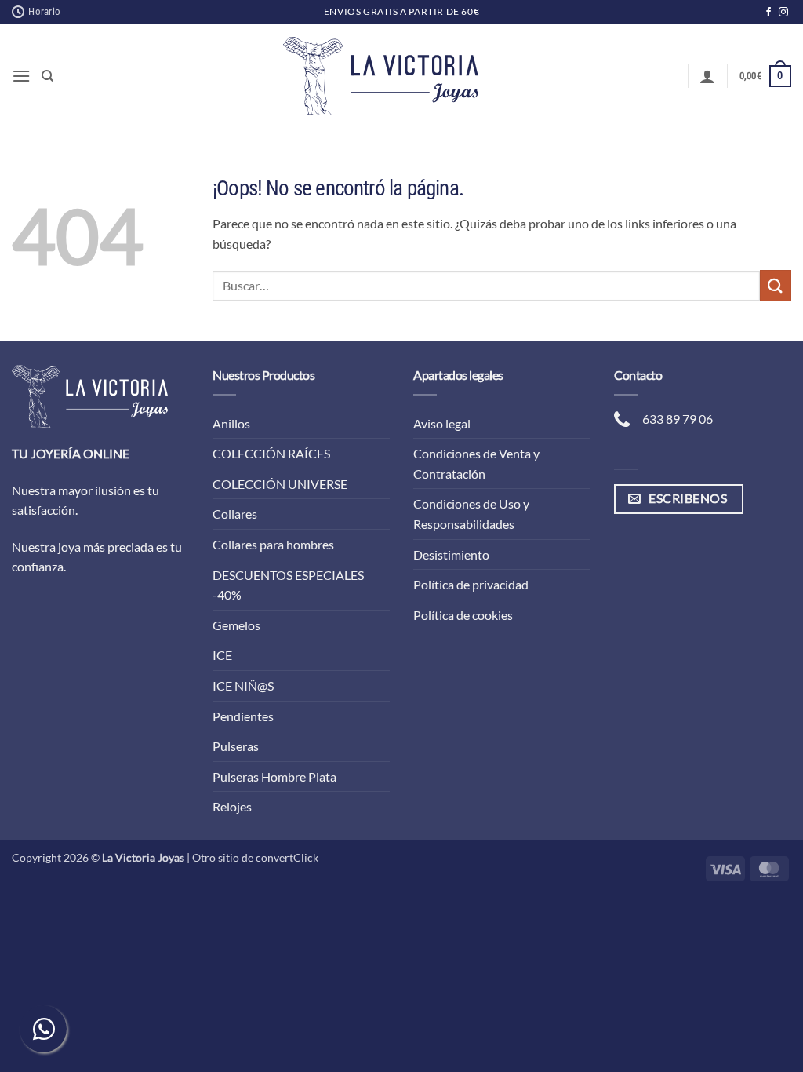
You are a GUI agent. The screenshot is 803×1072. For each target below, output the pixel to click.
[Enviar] (775, 285)
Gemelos (236, 625)
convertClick (287, 857)
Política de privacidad (471, 584)
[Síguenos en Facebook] (768, 12)
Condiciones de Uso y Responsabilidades (471, 513)
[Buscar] (47, 76)
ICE (222, 654)
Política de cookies (463, 614)
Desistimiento (451, 554)
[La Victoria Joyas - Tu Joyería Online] (381, 76)
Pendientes (243, 716)
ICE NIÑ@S (243, 685)
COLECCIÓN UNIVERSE (280, 483)
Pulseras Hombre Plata (274, 776)
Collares (235, 513)
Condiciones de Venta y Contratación (476, 463)
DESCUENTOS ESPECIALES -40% (288, 585)
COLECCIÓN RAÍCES (271, 453)
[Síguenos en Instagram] (783, 12)
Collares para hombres (273, 544)
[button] (21, 76)
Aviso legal (442, 423)
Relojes (232, 806)
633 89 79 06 (677, 418)
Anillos (231, 423)
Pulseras (236, 745)
